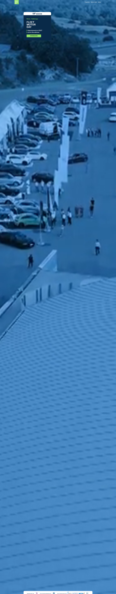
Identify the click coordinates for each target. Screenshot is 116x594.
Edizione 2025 (94, 2)
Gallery (99, 2)
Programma (87, 2)
